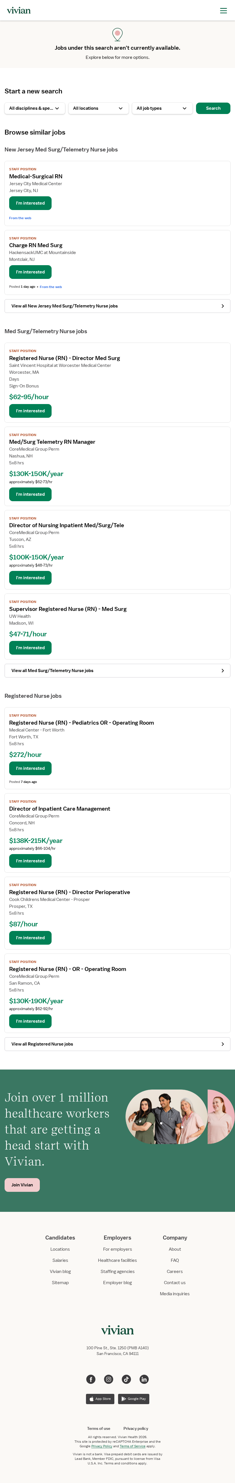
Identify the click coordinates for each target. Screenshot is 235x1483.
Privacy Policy (101, 1446)
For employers (117, 1249)
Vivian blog (60, 1271)
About (175, 1249)
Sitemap (60, 1283)
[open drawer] (223, 10)
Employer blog (117, 1283)
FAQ (175, 1260)
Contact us (175, 1283)
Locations (60, 1249)
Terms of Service (133, 1446)
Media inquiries (175, 1294)
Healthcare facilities (117, 1260)
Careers (175, 1271)
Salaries (60, 1260)
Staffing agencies (118, 1271)
